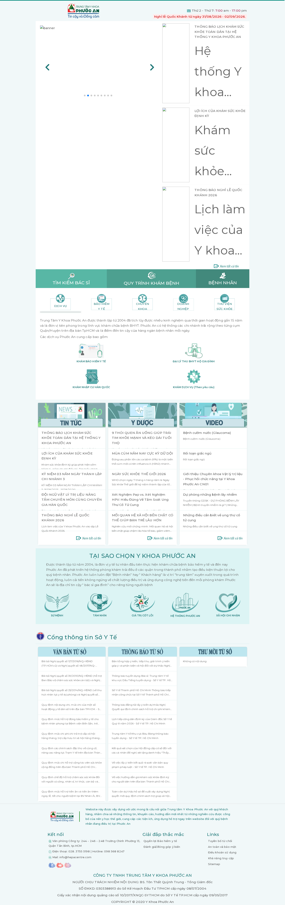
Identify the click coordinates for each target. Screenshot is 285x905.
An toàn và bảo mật (222, 846)
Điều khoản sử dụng (222, 852)
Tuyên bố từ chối (220, 841)
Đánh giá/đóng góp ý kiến (162, 846)
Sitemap (214, 864)
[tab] (60, 302)
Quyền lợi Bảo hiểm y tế (160, 841)
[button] (85, 95)
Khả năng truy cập (221, 858)
